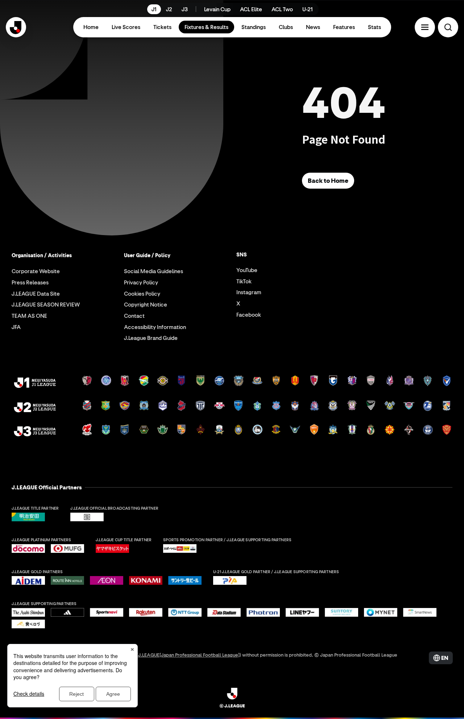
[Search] (448, 27)
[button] (425, 27)
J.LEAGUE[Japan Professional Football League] (189, 654)
